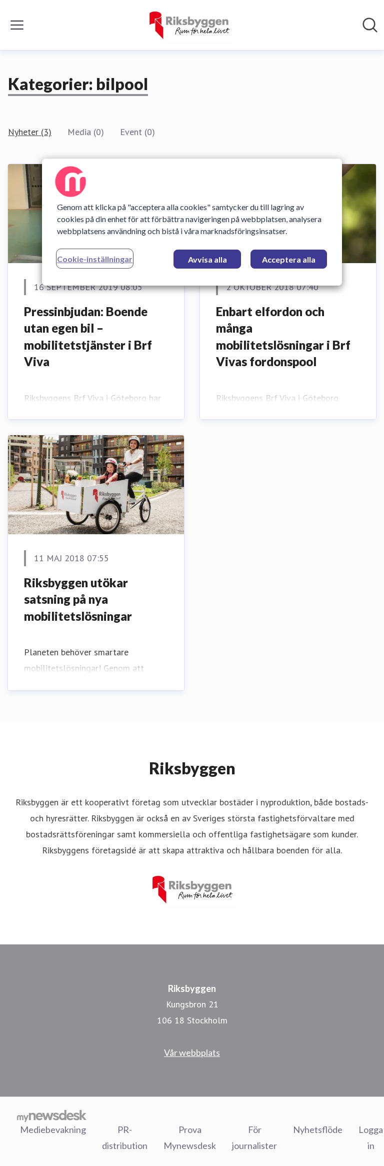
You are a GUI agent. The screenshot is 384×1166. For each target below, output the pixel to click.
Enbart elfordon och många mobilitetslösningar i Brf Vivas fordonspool (283, 336)
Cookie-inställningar (94, 259)
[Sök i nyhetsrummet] (370, 25)
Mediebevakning (53, 1129)
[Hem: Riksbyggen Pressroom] (189, 25)
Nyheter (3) (30, 132)
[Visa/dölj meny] (17, 25)
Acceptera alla (289, 259)
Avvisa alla (207, 259)
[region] (192, 222)
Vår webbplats (192, 1052)
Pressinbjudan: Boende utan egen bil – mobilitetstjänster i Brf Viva (88, 336)
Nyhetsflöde (317, 1129)
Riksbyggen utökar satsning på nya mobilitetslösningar (78, 599)
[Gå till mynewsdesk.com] (52, 1115)
